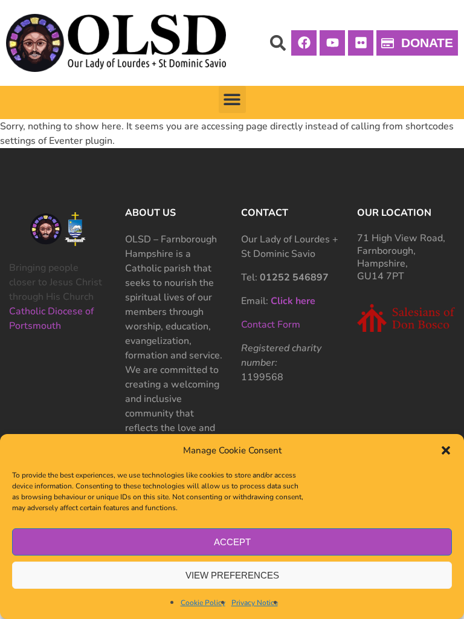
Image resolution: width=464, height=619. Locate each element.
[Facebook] (304, 43)
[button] (446, 450)
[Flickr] (360, 43)
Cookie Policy (203, 603)
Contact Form (270, 324)
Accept (232, 542)
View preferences (232, 575)
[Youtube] (332, 43)
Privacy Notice (254, 603)
